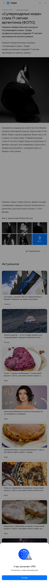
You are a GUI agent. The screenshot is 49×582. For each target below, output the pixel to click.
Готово (24, 578)
